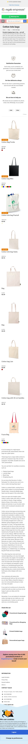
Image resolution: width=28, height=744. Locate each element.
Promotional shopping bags (17, 613)
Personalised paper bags (16, 640)
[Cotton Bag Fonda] (14, 130)
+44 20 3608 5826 (8, 694)
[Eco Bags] (5, 622)
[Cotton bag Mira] (14, 166)
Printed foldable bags (15, 631)
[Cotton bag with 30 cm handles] (14, 386)
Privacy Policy (5, 679)
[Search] (24, 21)
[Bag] (14, 276)
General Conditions (6, 682)
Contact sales (7, 701)
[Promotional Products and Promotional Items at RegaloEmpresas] (13, 9)
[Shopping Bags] (5, 613)
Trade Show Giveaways (14, 5)
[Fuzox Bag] (14, 422)
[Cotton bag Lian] (14, 349)
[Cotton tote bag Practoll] (14, 203)
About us (3, 684)
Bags (9, 29)
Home (4, 29)
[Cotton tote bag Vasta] (14, 239)
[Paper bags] (5, 641)
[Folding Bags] (5, 632)
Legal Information (5, 677)
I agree (14, 732)
